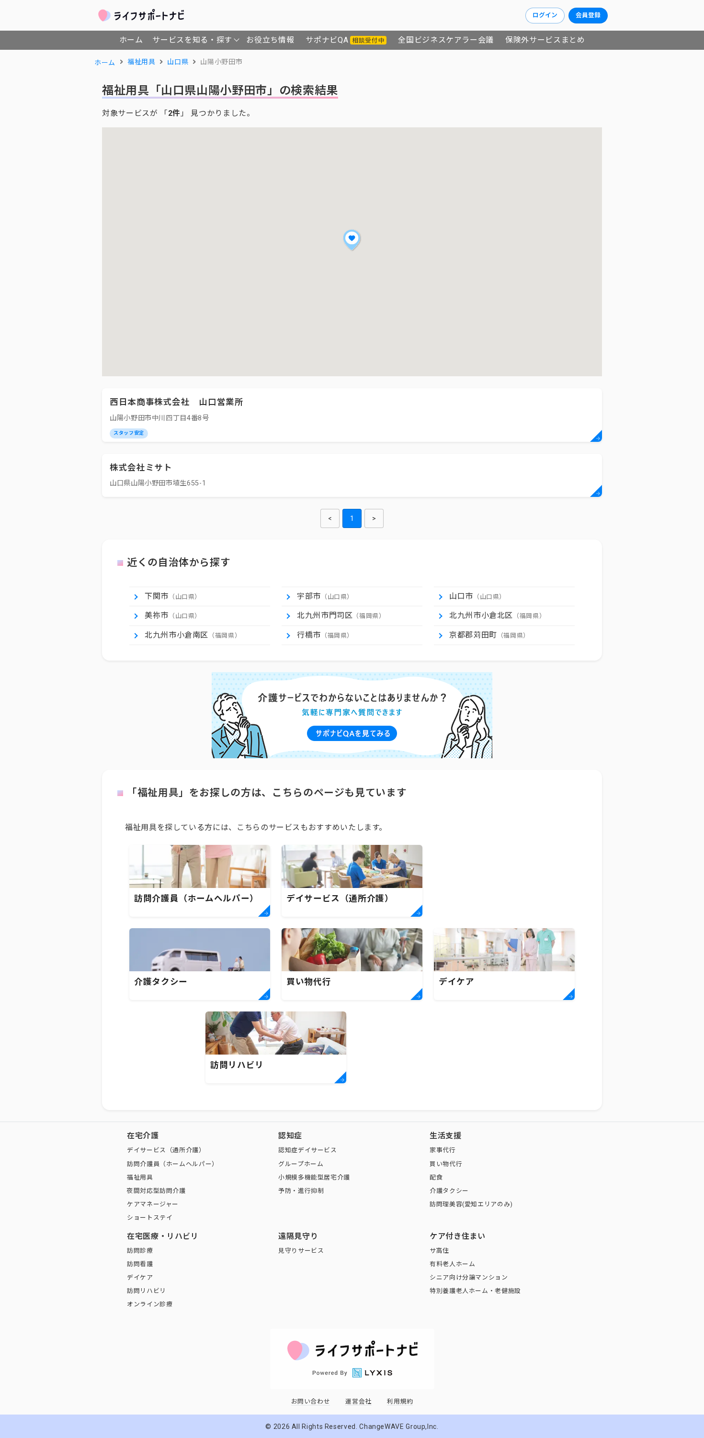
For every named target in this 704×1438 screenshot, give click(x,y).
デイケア (140, 1277)
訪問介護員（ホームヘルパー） (172, 1164)
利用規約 (400, 1401)
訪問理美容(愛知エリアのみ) (471, 1204)
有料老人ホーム (452, 1264)
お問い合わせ (310, 1401)
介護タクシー (449, 1190)
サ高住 (439, 1250)
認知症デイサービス (307, 1150)
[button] (352, 240)
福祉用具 (140, 1177)
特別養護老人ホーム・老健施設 (475, 1290)
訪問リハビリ (146, 1290)
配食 (436, 1177)
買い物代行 (446, 1164)
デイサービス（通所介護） (166, 1150)
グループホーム (300, 1164)
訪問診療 (140, 1250)
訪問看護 (140, 1264)
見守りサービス (301, 1250)
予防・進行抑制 (301, 1190)
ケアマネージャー (153, 1204)
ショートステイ (149, 1217)
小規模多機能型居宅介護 (314, 1177)
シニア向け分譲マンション (469, 1277)
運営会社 (358, 1401)
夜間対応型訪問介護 (156, 1190)
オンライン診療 (149, 1304)
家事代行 (443, 1150)
